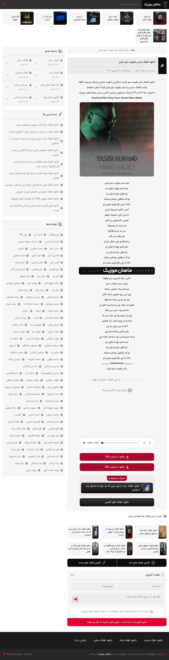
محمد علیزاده (34, 359)
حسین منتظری (33, 297)
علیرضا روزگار (30, 442)
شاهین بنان (53, 387)
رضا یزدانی (54, 463)
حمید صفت (53, 311)
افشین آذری (53, 255)
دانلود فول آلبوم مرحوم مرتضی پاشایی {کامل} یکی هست (34, 208)
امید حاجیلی (19, 255)
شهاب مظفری (52, 380)
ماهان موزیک (152, 4)
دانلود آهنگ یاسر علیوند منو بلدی (137, 62)
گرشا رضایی (34, 415)
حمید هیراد (11, 304)
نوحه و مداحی (21, 97)
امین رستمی (37, 262)
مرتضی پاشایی (37, 352)
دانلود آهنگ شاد (128, 640)
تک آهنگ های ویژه (50, 85)
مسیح (13, 345)
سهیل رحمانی (29, 408)
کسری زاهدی (53, 422)
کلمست (17, 415)
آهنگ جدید (140, 70)
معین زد (55, 352)
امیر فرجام (54, 269)
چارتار (38, 311)
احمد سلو (54, 248)
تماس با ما (80, 640)
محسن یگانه (14, 359)
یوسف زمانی (20, 318)
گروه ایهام (25, 276)
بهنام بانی (32, 283)
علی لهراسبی (53, 435)
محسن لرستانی (51, 366)
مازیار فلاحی (12, 373)
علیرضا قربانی (34, 435)
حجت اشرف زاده (31, 304)
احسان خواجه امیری (28, 241)
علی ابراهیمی (34, 456)
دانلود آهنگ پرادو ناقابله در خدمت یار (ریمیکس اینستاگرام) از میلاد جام (36, 164)
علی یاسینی (11, 442)
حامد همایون (12, 297)
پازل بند (55, 290)
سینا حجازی (53, 394)
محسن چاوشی (30, 366)
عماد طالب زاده (18, 428)
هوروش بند (35, 325)
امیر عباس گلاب (17, 269)
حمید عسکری (52, 304)
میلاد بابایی (53, 331)
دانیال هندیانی (52, 318)
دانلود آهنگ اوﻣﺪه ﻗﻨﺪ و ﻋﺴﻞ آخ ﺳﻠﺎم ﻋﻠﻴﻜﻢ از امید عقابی (34, 176)
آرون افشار (54, 234)
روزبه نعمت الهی (51, 470)
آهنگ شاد (54, 73)
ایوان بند (41, 276)
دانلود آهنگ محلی (103, 640)
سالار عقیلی (10, 408)
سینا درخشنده (52, 401)
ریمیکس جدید (21, 85)
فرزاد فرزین (53, 428)
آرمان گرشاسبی (52, 241)
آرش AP (23, 234)
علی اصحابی (53, 456)
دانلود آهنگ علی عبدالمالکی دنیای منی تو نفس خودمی (32, 185)
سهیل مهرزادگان (51, 408)
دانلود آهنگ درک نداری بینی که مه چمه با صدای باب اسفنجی (34, 141)
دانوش (25, 311)
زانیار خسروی (15, 456)
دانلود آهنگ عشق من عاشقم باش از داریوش (37, 192)
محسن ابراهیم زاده (50, 373)
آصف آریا (38, 234)
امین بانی (54, 262)
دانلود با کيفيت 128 (115, 457)
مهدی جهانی (53, 338)
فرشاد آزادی (13, 422)
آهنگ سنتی (22, 60)
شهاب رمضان (32, 380)
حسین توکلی (53, 297)
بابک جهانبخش (51, 283)
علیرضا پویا (15, 435)
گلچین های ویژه (51, 97)
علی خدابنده (33, 449)
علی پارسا (15, 449)
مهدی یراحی (19, 331)
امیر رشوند (20, 262)
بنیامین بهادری (13, 283)
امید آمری (36, 255)
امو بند (55, 276)
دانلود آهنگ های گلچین (117, 502)
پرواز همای (23, 290)
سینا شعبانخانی (32, 394)
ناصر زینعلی (17, 325)
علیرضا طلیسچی (51, 442)
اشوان (21, 248)
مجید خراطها (17, 352)
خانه (133, 50)
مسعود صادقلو (30, 345)
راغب (35, 318)
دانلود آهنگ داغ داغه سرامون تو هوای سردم (38, 125)
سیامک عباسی (34, 387)
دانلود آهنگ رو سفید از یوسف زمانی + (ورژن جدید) (34, 132)
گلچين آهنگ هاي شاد (139, 563)
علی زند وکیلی (52, 449)
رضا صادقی (36, 463)
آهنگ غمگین (21, 73)
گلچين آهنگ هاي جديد (89, 563)
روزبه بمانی (31, 470)
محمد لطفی (53, 359)
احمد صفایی (37, 248)
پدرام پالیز (39, 290)
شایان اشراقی (12, 380)
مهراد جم (36, 331)
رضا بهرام (19, 463)
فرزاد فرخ (37, 428)
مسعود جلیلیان (51, 345)
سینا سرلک (13, 394)
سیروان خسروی (12, 387)
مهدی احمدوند (32, 338)
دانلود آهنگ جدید (153, 640)
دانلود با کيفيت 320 (115, 467)
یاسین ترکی (53, 325)
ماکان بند (29, 373)
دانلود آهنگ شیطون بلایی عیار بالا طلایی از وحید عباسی (35, 153)
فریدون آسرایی (33, 422)
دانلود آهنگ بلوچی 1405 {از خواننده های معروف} (35, 199)
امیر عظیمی (37, 269)
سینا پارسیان (32, 401)
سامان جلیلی (53, 415)
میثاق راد (14, 338)
